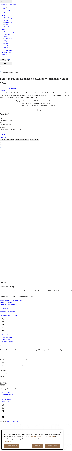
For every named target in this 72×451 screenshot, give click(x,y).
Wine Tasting (8, 18)
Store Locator (8, 12)
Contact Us (7, 27)
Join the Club (8, 46)
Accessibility (5, 401)
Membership (5, 43)
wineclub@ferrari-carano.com (8, 315)
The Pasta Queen (7, 50)
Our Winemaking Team (10, 32)
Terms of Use (6, 397)
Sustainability (8, 38)
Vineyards (7, 34)
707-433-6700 (4, 308)
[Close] (60, 432)
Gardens (6, 36)
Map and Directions (7, 341)
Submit (2, 385)
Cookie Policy (39, 436)
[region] (32, 440)
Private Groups (8, 24)
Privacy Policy (6, 392)
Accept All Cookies (52, 446)
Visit (3, 15)
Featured (13, 88)
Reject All (38, 446)
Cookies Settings (12, 446)
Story (3, 29)
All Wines (7, 10)
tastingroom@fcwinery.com (7, 311)
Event (9, 88)
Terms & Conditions (7, 394)
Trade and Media (7, 337)
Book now (3, 90)
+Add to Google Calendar (7, 139)
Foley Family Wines (12, 421)
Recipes (4, 54)
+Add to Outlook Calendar (21, 139)
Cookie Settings (6, 399)
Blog (5, 41)
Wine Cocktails (6, 52)
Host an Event (8, 22)
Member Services (9, 48)
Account (3, 59)
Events (6, 20)
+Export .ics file (34, 139)
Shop (3, 8)
